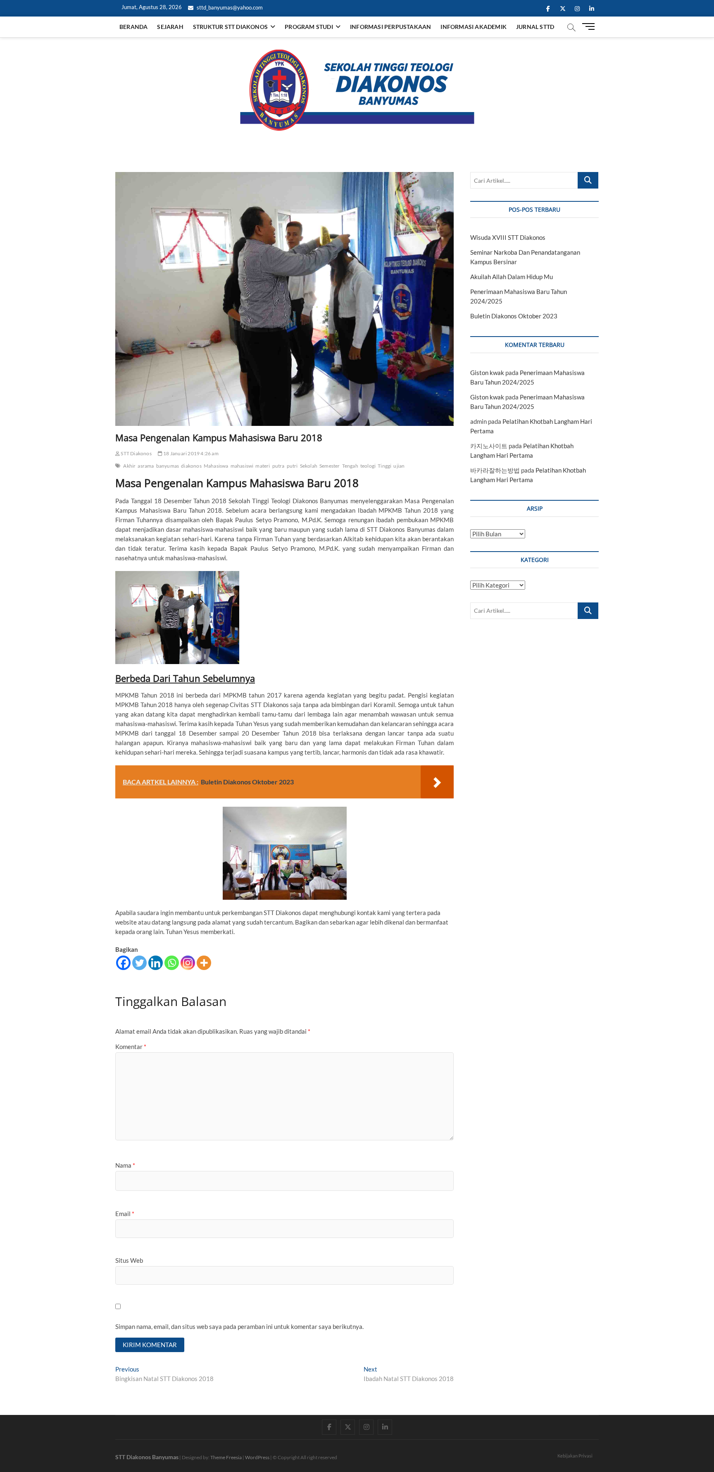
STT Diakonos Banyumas (146, 1456)
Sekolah (308, 466)
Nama (125, 1165)
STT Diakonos (136, 453)
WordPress (257, 1457)
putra (278, 466)
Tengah (350, 466)
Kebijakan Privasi (575, 1455)
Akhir (129, 466)
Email (124, 1213)
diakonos (191, 466)
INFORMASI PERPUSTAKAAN (390, 26)
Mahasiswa (216, 466)
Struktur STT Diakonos (230, 26)
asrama (146, 466)
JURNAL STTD (535, 26)
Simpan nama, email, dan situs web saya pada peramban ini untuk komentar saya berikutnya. (239, 1326)
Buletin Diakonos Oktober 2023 (513, 316)
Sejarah (170, 26)
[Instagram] (188, 963)
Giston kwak (487, 372)
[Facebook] (123, 963)
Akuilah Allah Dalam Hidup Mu (511, 276)
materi (262, 466)
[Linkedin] (155, 963)
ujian (399, 466)
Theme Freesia (226, 1457)
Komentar (130, 1046)
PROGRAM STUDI (309, 26)
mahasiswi (242, 466)
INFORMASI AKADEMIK (473, 26)
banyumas (167, 466)
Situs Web (129, 1260)
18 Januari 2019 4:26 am (190, 453)
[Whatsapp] (171, 963)
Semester (329, 466)
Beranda (133, 26)
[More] (204, 963)
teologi (368, 466)
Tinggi (384, 466)
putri (292, 466)
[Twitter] (139, 963)
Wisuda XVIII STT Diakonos (507, 237)
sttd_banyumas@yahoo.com (229, 7)
